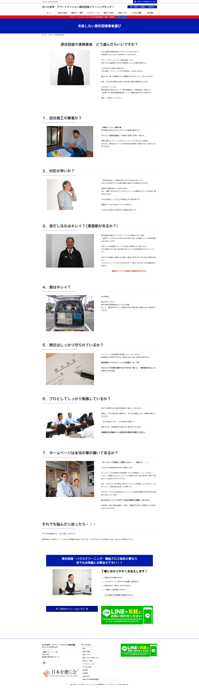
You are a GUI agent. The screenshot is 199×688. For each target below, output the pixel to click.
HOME (84, 648)
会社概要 (85, 673)
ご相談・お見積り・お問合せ (143, 7)
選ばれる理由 (86, 651)
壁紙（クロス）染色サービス (91, 657)
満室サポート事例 (88, 660)
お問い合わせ (86, 676)
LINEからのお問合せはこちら (146, 1)
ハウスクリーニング (88, 664)
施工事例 (85, 670)
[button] (72, 609)
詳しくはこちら (122, 17)
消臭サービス (86, 654)
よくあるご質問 (87, 667)
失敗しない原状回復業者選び (91, 679)
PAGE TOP (192, 665)
